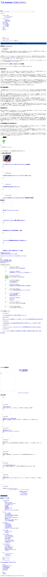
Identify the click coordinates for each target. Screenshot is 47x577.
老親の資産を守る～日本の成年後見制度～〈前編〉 (13, 230)
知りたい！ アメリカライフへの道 (11, 528)
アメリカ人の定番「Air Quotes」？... (16, 307)
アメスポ (6, 550)
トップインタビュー (9, 16)
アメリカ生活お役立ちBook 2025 (9, 465)
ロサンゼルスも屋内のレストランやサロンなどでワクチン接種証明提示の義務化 (18, 197)
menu (1, 10)
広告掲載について (6, 566)
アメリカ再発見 (8, 537)
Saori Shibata (5, 49)
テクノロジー (7, 17)
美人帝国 (6, 532)
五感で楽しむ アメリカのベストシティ (10, 488)
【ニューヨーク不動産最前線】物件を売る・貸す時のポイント (15, 240)
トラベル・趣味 (6, 24)
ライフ (4, 18)
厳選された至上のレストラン (10, 549)
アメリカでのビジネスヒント (10, 503)
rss (3, 571)
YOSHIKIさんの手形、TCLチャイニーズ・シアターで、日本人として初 (17, 175)
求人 (3, 558)
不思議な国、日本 (8, 507)
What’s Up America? (8, 502)
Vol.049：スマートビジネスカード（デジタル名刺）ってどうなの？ (13, 255)
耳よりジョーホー (6, 557)
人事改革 (6, 505)
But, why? (7, 508)
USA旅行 (6, 25)
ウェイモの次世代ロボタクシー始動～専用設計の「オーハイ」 (15, 315)
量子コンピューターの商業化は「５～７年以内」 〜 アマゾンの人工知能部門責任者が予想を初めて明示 (23, 319)
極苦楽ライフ (7, 518)
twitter (4, 572)
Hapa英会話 (7, 523)
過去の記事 (2, 332)
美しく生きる (5, 441)
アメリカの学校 (8, 525)
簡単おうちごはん (8, 548)
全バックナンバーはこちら (23, 392)
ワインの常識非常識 (9, 547)
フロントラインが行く (9, 536)
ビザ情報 (6, 19)
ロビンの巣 (7, 546)
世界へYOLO (7, 538)
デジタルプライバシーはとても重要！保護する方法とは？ (14, 220)
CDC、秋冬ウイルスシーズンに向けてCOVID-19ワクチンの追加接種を (16, 164)
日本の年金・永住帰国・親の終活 (11, 515)
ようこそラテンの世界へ (10, 540)
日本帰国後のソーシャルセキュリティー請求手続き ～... (20, 272)
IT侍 (6, 501)
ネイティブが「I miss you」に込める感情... (17, 303)
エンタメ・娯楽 (6, 26)
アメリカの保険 (8, 514)
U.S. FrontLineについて (7, 565)
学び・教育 (5, 522)
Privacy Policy (5, 569)
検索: (1, 11)
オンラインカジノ (13, 60)
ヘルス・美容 (5, 23)
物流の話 (6, 506)
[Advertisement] (21, 7)
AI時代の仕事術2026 (7, 406)
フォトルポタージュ (9, 539)
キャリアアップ (8, 555)
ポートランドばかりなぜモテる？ (11, 517)
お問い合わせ (5, 568)
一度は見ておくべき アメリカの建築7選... (17, 268)
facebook (4, 573)
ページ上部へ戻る (3, 495)
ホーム (4, 564)
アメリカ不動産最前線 (9, 520)
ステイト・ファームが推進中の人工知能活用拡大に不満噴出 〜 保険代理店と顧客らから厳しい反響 (22, 330)
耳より (4, 28)
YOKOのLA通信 (8, 524)
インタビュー (7, 554)
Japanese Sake (5, 453)
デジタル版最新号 (6, 567)
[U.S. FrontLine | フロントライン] (13, 2)
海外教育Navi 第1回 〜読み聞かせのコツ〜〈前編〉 (13, 250)
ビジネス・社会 (6, 15)
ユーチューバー (6, 476)
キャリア (4, 29)
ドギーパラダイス (8, 516)
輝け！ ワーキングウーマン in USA (11, 509)
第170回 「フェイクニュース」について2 (11, 210)
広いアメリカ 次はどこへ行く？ (11, 519)
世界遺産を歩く (8, 541)
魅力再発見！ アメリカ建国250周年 (9, 418)
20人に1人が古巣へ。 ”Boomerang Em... (17, 276)
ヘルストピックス (8, 531)
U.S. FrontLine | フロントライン (11, 575)
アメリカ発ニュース (9, 504)
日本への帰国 (7, 20)
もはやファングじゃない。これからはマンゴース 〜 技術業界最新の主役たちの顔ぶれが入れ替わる (22, 326)
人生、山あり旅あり (9, 535)
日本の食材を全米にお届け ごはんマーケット (11, 186)
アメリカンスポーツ (9, 553)
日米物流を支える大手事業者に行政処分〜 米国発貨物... (20, 285)
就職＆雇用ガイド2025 (7, 430)
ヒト (3, 27)
